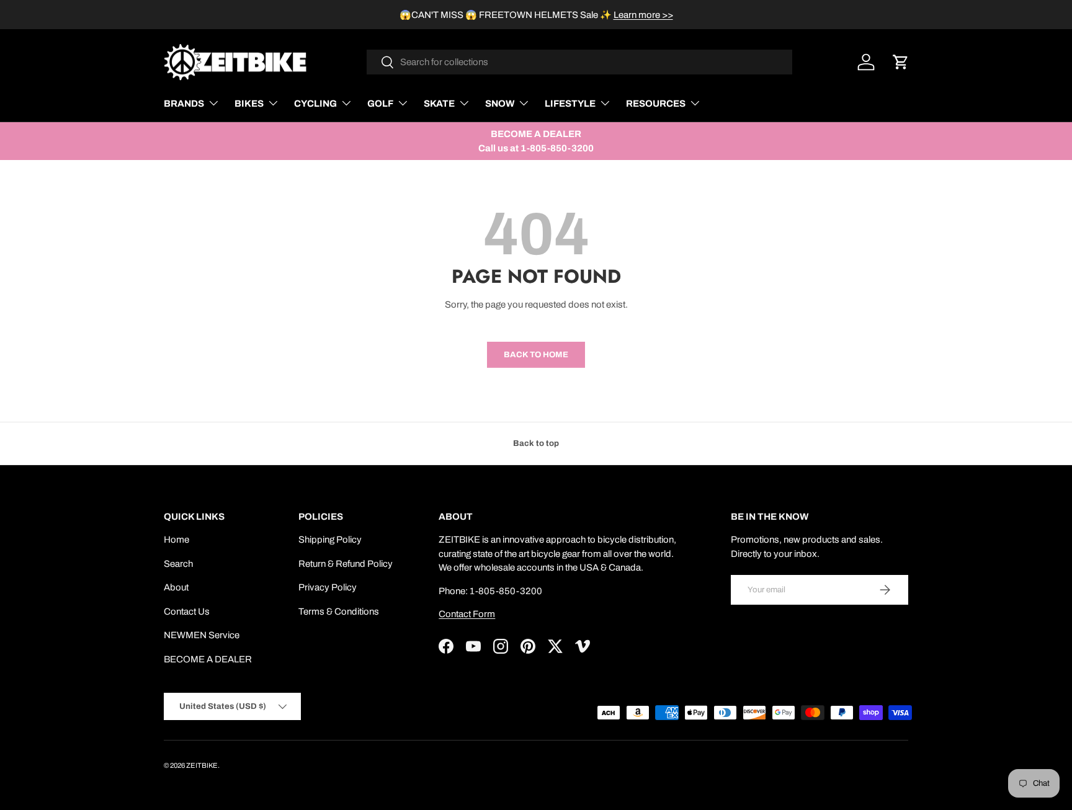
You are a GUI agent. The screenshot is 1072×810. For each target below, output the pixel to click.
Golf (380, 104)
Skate (439, 104)
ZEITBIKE (202, 765)
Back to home (536, 354)
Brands (184, 104)
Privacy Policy (327, 587)
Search (178, 564)
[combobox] (580, 62)
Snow (499, 104)
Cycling (315, 104)
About (176, 587)
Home (176, 540)
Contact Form (467, 614)
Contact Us (187, 611)
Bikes (249, 104)
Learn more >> (643, 15)
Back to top (536, 443)
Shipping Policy (330, 540)
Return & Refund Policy (345, 564)
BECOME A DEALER (208, 659)
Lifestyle (570, 104)
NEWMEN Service (201, 635)
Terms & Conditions (338, 611)
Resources (656, 104)
